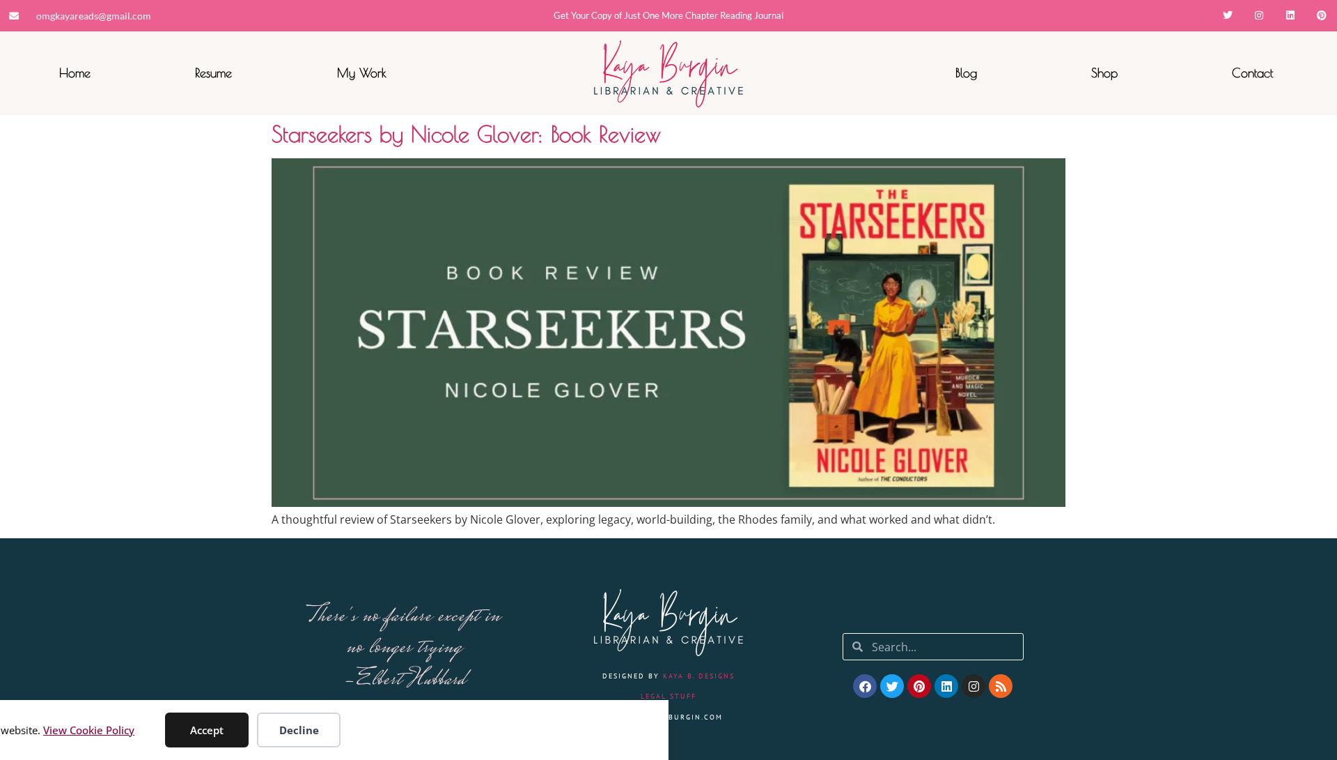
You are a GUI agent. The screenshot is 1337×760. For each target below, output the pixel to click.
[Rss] (1000, 686)
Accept (207, 730)
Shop (1104, 73)
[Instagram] (1259, 15)
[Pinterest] (1321, 15)
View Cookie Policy (88, 730)
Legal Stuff (668, 696)
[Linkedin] (1290, 15)
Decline (299, 730)
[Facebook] (865, 686)
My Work (361, 73)
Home (75, 73)
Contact (1252, 73)
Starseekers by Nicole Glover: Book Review (466, 134)
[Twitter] (1228, 15)
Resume (213, 73)
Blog (966, 73)
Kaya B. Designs (699, 676)
